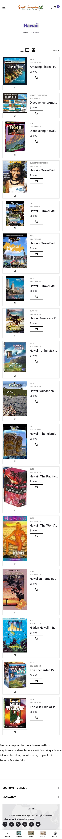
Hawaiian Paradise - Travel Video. (44, 579)
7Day (31, 204)
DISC (31, 123)
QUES (32, 343)
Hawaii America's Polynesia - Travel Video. (44, 318)
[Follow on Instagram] (18, 824)
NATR (32, 59)
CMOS (32, 426)
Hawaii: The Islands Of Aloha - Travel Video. (44, 434)
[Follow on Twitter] (11, 824)
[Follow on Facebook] (4, 824)
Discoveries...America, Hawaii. (44, 103)
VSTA (32, 236)
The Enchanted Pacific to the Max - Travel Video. (44, 670)
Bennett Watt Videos (38, 95)
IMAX (32, 620)
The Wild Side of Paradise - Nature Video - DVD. (44, 707)
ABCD (32, 279)
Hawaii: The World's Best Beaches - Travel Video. (44, 526)
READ (32, 571)
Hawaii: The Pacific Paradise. (44, 476)
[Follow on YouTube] (38, 824)
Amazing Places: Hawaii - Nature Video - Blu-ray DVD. (44, 67)
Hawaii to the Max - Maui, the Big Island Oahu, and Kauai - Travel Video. (44, 351)
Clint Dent (34, 311)
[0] (55, 7)
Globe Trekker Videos (39, 163)
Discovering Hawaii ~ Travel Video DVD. (44, 131)
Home (25, 32)
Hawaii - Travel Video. (44, 170)
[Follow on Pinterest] (31, 824)
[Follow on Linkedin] (24, 824)
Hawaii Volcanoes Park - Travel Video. (44, 391)
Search (31, 808)
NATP (32, 384)
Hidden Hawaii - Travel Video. (44, 628)
